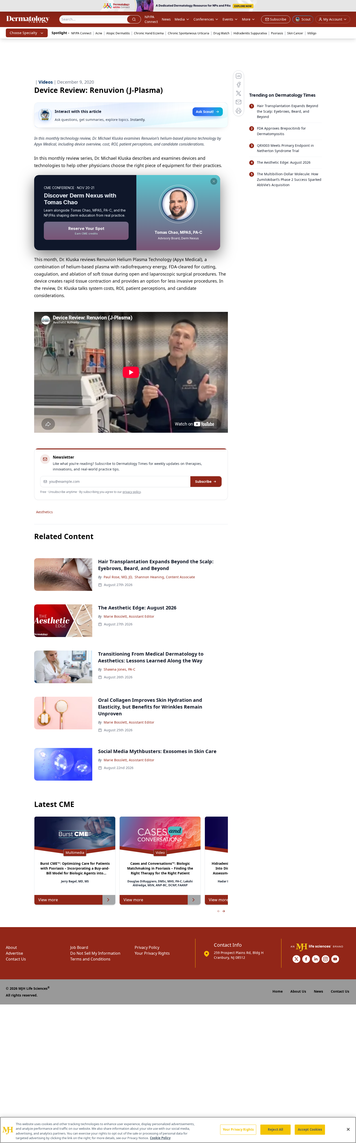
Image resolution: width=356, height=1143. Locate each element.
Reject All (275, 1129)
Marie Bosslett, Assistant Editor (129, 616)
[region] (178, 1130)
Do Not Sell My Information (95, 953)
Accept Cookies (310, 1129)
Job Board (79, 947)
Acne (98, 33)
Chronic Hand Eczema (149, 33)
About (11, 947)
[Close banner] (349, 6)
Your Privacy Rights (152, 953)
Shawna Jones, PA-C (119, 669)
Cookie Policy (160, 1138)
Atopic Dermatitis (118, 33)
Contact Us (16, 959)
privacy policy (132, 492)
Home (277, 991)
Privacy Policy (147, 947)
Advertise (14, 953)
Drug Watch (221, 33)
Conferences (203, 19)
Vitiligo (311, 33)
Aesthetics (44, 512)
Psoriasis (277, 33)
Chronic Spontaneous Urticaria (188, 33)
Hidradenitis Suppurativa (250, 33)
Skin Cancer (295, 33)
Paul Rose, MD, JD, (118, 577)
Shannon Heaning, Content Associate (165, 577)
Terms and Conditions (90, 959)
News (166, 19)
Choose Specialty (23, 32)
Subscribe (203, 481)
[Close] (348, 1129)
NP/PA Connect (151, 19)
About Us (298, 991)
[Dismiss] (213, 181)
